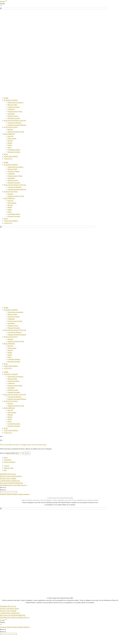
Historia (10, 143)
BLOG (6, 154)
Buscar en (3, 453)
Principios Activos (13, 116)
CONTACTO (8, 158)
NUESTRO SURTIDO (11, 100)
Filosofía (10, 140)
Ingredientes (11, 114)
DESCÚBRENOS (9, 134)
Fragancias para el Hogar (15, 111)
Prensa (9, 147)
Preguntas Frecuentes (14, 118)
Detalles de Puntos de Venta (16, 131)
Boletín (10, 145)
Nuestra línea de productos (15, 102)
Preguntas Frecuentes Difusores (17, 125)
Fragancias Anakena (14, 107)
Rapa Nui (10, 136)
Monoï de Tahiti (12, 105)
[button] (60, 4)
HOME (6, 98)
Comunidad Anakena (14, 149)
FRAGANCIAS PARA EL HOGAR (15, 120)
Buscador (10, 129)
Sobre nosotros (12, 138)
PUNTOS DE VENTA (11, 127)
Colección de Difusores (14, 122)
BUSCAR (27, 453)
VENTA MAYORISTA (11, 156)
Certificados (11, 109)
